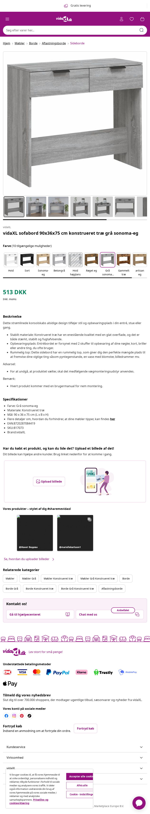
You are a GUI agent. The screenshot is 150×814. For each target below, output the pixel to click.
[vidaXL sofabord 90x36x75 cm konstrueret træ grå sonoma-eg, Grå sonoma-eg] (75, 123)
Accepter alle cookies (82, 776)
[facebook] (6, 716)
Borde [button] (126, 578)
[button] (11, 264)
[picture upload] (97, 481)
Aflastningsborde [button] (112, 588)
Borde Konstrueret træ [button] (39, 588)
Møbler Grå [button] (29, 578)
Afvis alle (82, 785)
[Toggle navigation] (7, 19)
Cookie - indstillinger (82, 794)
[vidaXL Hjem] (64, 19)
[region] (49, 788)
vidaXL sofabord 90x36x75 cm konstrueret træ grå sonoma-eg (70, 233)
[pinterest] (22, 716)
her (112, 419)
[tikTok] (29, 716)
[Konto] (121, 19)
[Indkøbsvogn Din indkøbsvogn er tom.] (142, 19)
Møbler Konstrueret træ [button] (58, 578)
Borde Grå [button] (12, 588)
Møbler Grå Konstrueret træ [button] (97, 578)
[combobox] (75, 30)
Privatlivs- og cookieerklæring (29, 801)
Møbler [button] (10, 578)
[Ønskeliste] (131, 19)
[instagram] (14, 716)
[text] (14, 293)
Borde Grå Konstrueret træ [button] (77, 588)
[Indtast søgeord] (142, 30)
